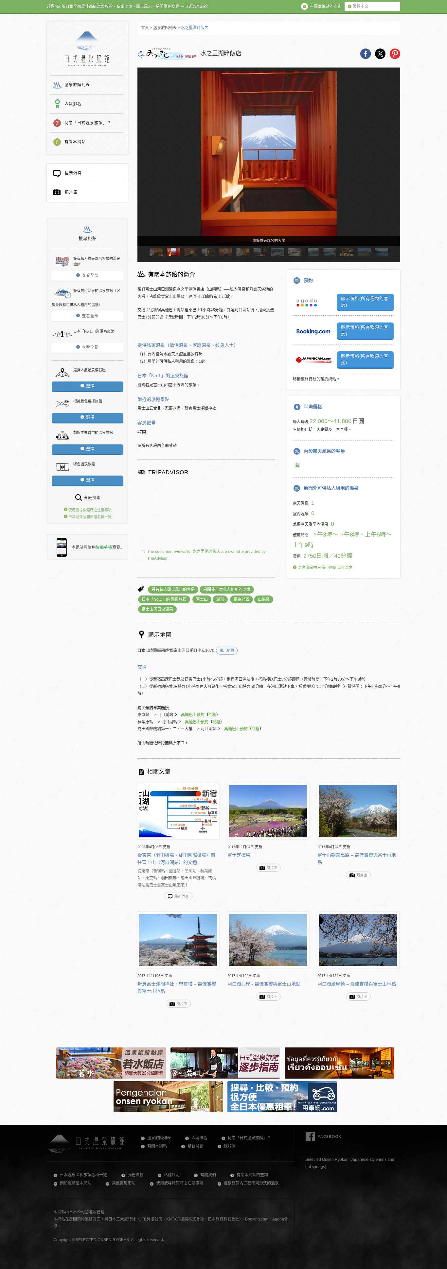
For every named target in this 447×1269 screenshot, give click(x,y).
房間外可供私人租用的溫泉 (226, 589)
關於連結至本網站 (75, 1183)
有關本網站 (75, 142)
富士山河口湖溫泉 (157, 609)
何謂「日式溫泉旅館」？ (87, 123)
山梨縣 (264, 599)
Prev (145, 162)
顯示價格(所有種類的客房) (364, 301)
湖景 (220, 599)
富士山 (202, 599)
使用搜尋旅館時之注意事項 (89, 510)
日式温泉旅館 (87, 48)
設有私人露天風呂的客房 (173, 589)
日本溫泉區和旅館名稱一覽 (89, 517)
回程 (212, 715)
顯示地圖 (227, 651)
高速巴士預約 (193, 715)
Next (392, 162)
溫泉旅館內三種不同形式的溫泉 (324, 567)
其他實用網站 (123, 1183)
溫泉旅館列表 (77, 85)
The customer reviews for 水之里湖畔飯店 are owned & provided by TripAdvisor (206, 555)
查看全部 (90, 275)
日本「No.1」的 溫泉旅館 (164, 599)
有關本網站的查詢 (252, 1175)
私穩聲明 (172, 1175)
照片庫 (71, 192)
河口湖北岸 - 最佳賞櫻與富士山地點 (263, 983)
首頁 (145, 28)
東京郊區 (241, 599)
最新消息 (73, 173)
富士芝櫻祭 (238, 855)
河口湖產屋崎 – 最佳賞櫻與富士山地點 (356, 983)
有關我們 (208, 1175)
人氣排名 (72, 104)
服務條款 (135, 1175)
